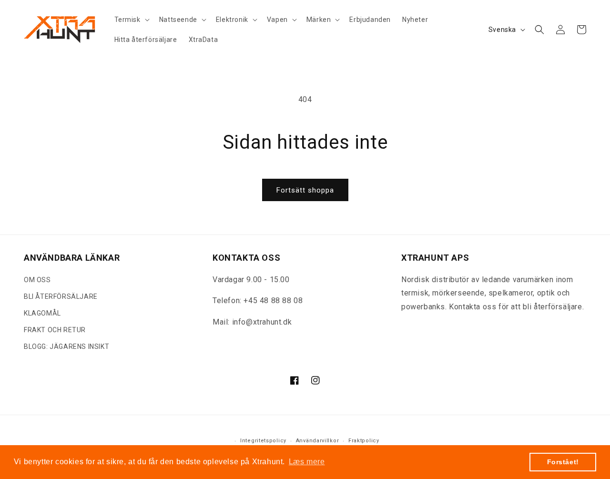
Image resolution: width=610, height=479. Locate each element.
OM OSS (37, 280)
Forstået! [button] (563, 462)
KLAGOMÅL (42, 313)
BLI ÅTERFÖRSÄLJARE (61, 296)
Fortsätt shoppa (305, 190)
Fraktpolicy (363, 441)
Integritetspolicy (263, 441)
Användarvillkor (317, 441)
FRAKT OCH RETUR (55, 330)
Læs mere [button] (307, 462)
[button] (131, 20)
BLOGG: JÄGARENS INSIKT (66, 347)
